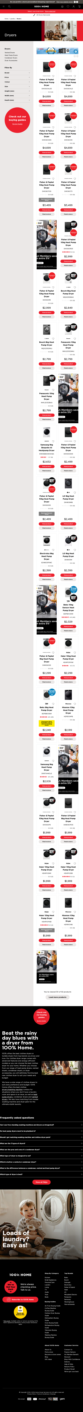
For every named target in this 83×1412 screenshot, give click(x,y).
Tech (46, 1294)
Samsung (67, 1299)
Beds (46, 1297)
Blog (46, 1357)
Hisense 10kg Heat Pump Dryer (68, 710)
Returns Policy (69, 1366)
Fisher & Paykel (69, 1287)
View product (46, 101)
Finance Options (70, 1352)
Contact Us (68, 1349)
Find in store (46, 105)
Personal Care (49, 1282)
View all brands (69, 1304)
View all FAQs (41, 1182)
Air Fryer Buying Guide (52, 1306)
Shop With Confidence (72, 1359)
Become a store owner (53, 1354)
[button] (75, 2)
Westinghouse (69, 1302)
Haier (66, 1289)
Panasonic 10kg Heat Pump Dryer (68, 345)
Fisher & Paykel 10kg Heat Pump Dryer (46, 82)
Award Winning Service (43, 15)
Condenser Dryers (11, 58)
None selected (50, 11)
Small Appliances (50, 1280)
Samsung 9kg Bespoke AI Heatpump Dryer (46, 447)
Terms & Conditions (43, 1394)
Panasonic (67, 1297)
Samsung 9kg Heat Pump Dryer (46, 767)
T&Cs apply (6, 1321)
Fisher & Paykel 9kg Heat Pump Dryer (47, 659)
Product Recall (69, 1369)
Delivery (67, 1362)
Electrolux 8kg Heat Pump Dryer (47, 556)
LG (65, 1292)
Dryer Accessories (11, 60)
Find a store (49, 1352)
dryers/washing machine (12, 1089)
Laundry (12, 18)
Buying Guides (50, 1301)
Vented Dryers (10, 52)
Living (47, 1287)
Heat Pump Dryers (11, 55)
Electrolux (67, 1285)
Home (6, 18)
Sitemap (53, 1394)
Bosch (66, 1280)
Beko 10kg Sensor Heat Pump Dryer (68, 607)
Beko (66, 1277)
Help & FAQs (68, 1364)
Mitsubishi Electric (70, 1294)
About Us (48, 1349)
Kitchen (47, 1277)
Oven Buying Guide (51, 1323)
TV (46, 1289)
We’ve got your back (71, 1371)
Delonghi (67, 1282)
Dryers (19, 18)
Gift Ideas (48, 1359)
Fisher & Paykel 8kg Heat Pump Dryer (68, 818)
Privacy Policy (31, 1394)
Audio (47, 1292)
